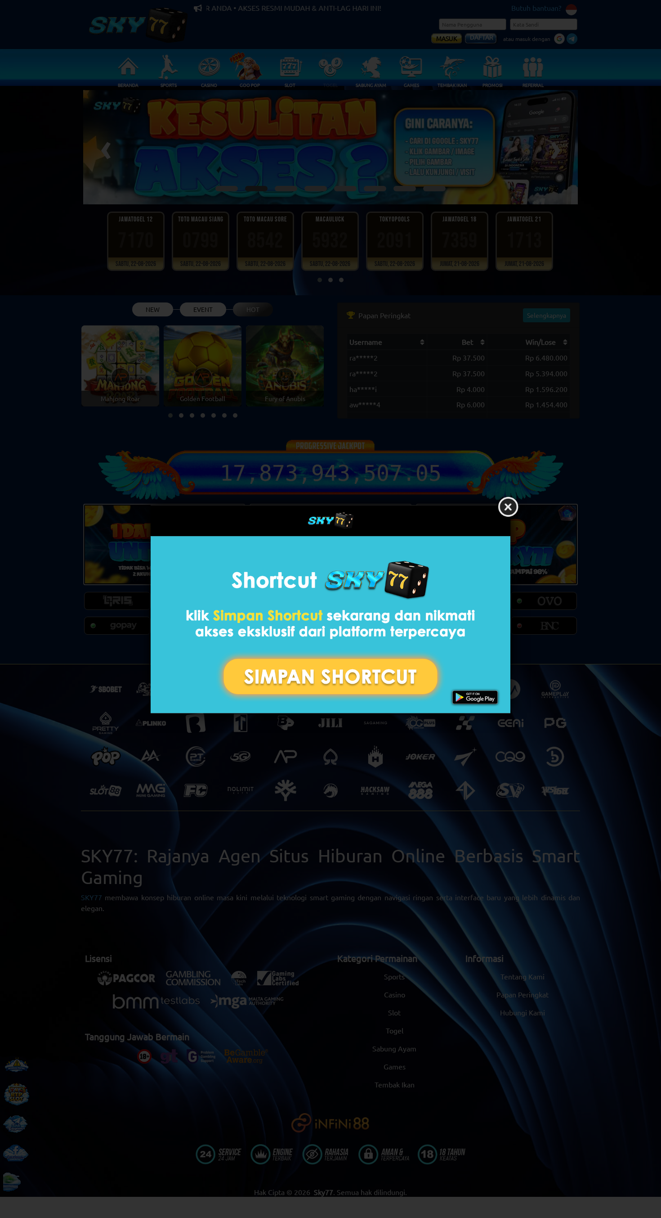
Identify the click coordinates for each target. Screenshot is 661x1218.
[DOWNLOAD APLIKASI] (330, 624)
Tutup (508, 507)
